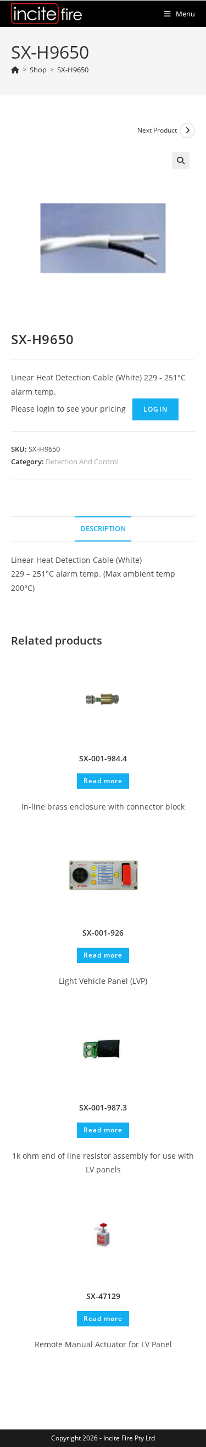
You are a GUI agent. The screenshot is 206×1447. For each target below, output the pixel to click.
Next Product (157, 130)
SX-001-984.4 (103, 758)
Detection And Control (82, 461)
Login (155, 409)
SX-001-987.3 (103, 1107)
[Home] (15, 70)
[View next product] (187, 130)
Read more (103, 780)
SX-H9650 (72, 70)
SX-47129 (103, 1296)
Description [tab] (103, 528)
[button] (181, 160)
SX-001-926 (103, 932)
